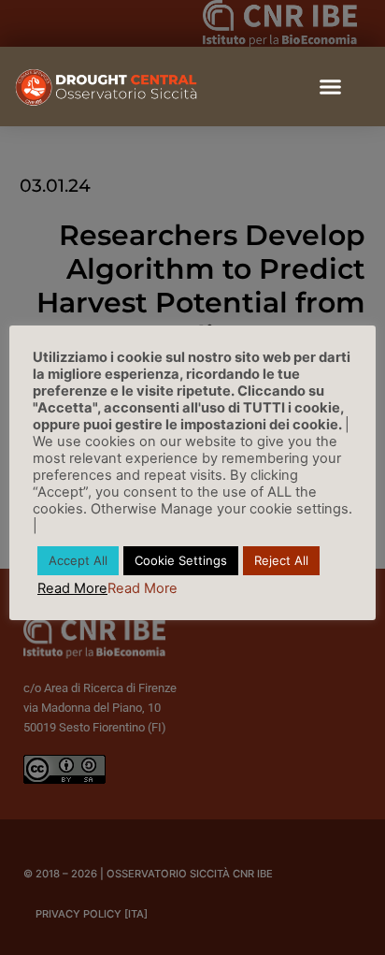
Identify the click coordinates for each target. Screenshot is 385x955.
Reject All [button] (281, 560)
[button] (331, 87)
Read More (72, 588)
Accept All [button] (78, 560)
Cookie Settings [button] (181, 560)
